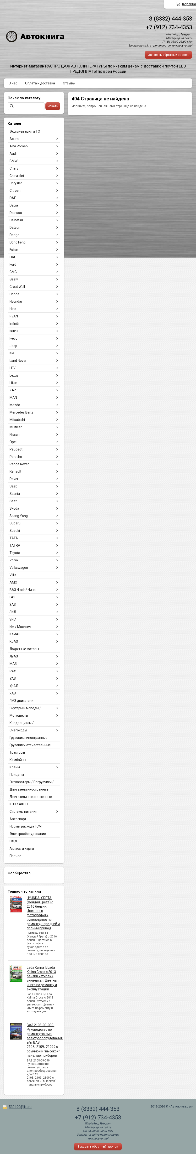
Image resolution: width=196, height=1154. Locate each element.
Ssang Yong (19, 516)
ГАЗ (12, 597)
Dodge (14, 235)
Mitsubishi (17, 420)
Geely (14, 279)
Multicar (16, 427)
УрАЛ (14, 686)
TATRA (15, 545)
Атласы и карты (22, 848)
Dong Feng (18, 242)
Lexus (14, 375)
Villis (13, 575)
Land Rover (18, 360)
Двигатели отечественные (31, 797)
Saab (13, 486)
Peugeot (16, 449)
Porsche (16, 457)
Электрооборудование (28, 834)
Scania (15, 494)
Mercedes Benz (21, 412)
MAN (13, 397)
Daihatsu (16, 220)
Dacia (14, 205)
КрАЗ (14, 641)
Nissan (15, 434)
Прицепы (17, 774)
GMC (13, 272)
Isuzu (14, 331)
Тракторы (17, 752)
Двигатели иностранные (29, 789)
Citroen (15, 190)
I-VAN (14, 316)
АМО (13, 582)
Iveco (13, 338)
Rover (14, 479)
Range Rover (19, 464)
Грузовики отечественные (30, 745)
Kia (12, 353)
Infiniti (14, 324)
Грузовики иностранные (28, 738)
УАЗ (13, 678)
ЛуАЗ (14, 656)
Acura (14, 139)
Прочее (15, 856)
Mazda (15, 405)
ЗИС (13, 619)
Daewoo (16, 213)
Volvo (14, 560)
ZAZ (13, 390)
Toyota (15, 553)
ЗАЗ (13, 604)
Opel (13, 442)
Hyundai (16, 301)
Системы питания (23, 811)
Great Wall (17, 287)
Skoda (14, 508)
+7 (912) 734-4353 (169, 27)
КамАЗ (15, 634)
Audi (13, 153)
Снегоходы (18, 730)
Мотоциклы (19, 715)
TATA (14, 538)
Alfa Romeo (19, 146)
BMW (13, 161)
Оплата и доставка (40, 83)
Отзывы (69, 83)
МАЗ (13, 664)
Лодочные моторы (24, 649)
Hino (13, 309)
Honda (14, 294)
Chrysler (16, 183)
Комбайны (18, 760)
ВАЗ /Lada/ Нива (23, 590)
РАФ (13, 671)
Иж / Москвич (20, 627)
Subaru (15, 523)
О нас (13, 83)
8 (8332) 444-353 (170, 18)
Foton (14, 250)
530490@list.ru (20, 1107)
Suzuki (15, 531)
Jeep (13, 346)
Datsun (15, 227)
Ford (13, 264)
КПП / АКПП (19, 804)
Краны (15, 767)
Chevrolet (17, 176)
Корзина (189, 4)
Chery (14, 168)
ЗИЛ (13, 612)
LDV (13, 368)
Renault (15, 471)
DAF (13, 198)
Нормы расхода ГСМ (26, 826)
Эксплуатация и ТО (25, 131)
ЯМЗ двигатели (21, 701)
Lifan (13, 383)
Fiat (12, 257)
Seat (13, 501)
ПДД (13, 841)
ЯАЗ (13, 693)
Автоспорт (18, 819)
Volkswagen (19, 567)
